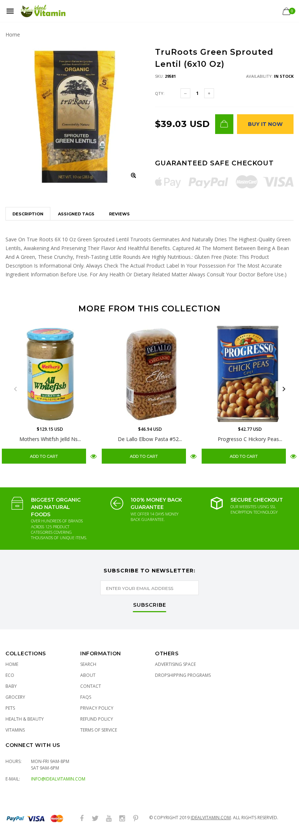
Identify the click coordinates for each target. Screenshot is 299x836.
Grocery (15, 697)
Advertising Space (175, 664)
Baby (11, 686)
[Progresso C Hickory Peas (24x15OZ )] (250, 374)
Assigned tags (76, 213)
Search (88, 664)
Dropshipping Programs (183, 675)
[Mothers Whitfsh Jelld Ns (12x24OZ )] (50, 374)
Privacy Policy (96, 708)
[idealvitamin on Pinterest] (136, 818)
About (88, 675)
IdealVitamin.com (211, 817)
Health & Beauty (24, 719)
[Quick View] (93, 455)
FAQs (85, 697)
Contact (90, 686)
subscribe (149, 605)
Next (284, 389)
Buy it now (265, 124)
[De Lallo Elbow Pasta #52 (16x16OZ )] (150, 374)
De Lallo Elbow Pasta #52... (150, 439)
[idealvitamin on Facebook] (82, 818)
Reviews (119, 213)
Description (27, 213)
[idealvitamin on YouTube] (109, 818)
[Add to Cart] (224, 124)
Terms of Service (98, 730)
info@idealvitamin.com (58, 779)
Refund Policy (96, 719)
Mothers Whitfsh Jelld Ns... (50, 439)
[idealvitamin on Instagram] (122, 818)
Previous (15, 389)
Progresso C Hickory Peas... (250, 439)
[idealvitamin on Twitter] (95, 818)
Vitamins (15, 730)
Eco (9, 675)
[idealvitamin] (43, 11)
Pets (10, 708)
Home (12, 34)
